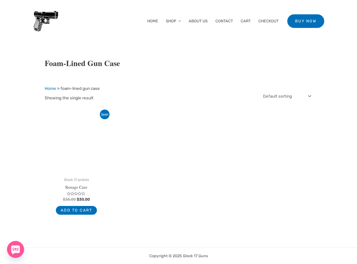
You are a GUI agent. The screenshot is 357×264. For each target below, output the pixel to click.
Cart (246, 21)
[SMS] (15, 249)
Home (152, 21)
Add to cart (76, 210)
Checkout (268, 21)
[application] (178, 21)
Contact (224, 21)
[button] (305, 21)
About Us (198, 21)
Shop (171, 21)
